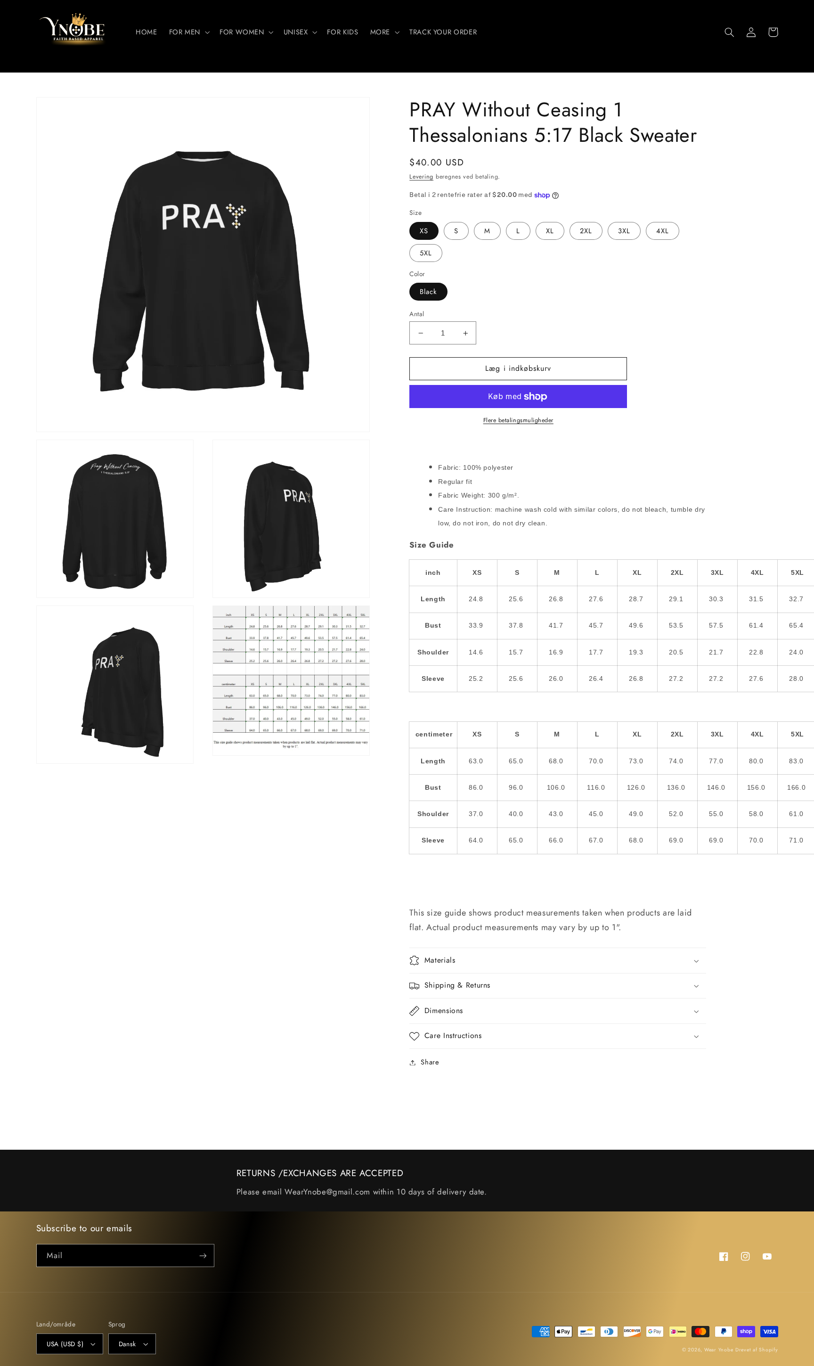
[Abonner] (202, 1255)
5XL (426, 253)
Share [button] (430, 1062)
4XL (662, 231)
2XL (586, 231)
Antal (416, 314)
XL (550, 231)
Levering (421, 176)
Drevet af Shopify (756, 1349)
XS (424, 231)
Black (428, 291)
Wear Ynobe (718, 1349)
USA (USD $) (65, 1344)
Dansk (127, 1344)
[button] (188, 32)
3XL (624, 231)
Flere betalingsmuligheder (518, 420)
